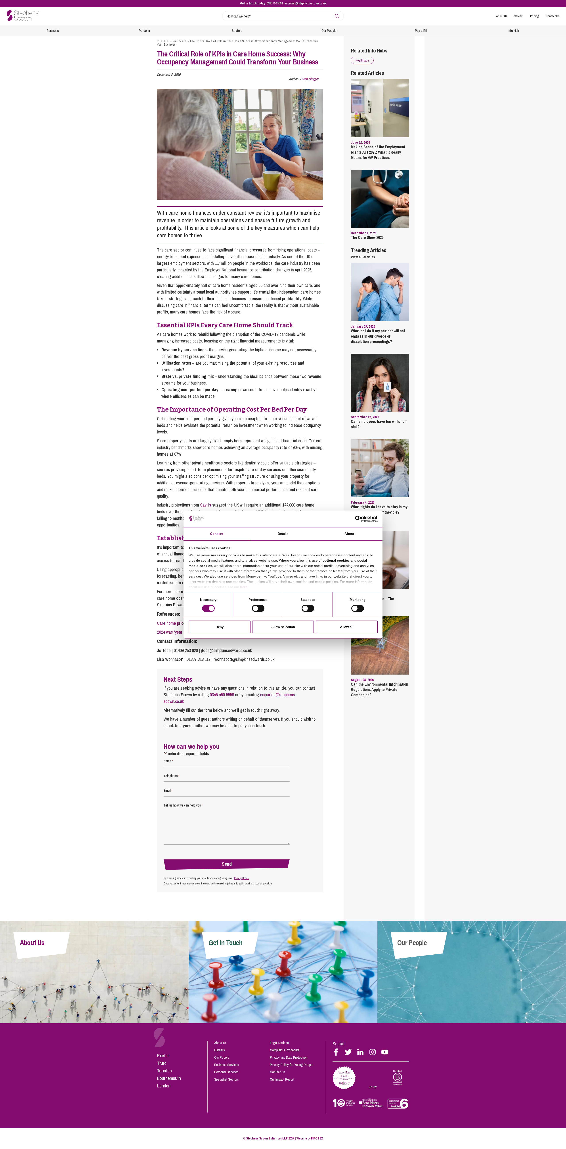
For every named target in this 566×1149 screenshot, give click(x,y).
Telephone (171, 775)
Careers (519, 16)
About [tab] (349, 534)
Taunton (164, 1070)
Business (53, 30)
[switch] (258, 608)
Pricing (534, 16)
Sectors (237, 30)
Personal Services (226, 1072)
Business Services (226, 1064)
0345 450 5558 (275, 3)
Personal (145, 30)
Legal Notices (279, 1042)
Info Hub (513, 30)
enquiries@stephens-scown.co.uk (305, 3)
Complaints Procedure (285, 1050)
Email (168, 790)
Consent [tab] (216, 534)
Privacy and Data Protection (288, 1057)
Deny (220, 627)
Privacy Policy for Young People (291, 1064)
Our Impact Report (282, 1079)
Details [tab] (283, 534)
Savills (205, 505)
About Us (501, 16)
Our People (329, 30)
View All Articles (363, 257)
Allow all (346, 627)
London (163, 1085)
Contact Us (552, 16)
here (243, 587)
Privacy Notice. (241, 878)
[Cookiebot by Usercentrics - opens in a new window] (358, 519)
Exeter (163, 1055)
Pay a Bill (421, 30)
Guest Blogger (309, 78)
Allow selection (283, 627)
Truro (161, 1063)
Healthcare (179, 41)
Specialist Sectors (226, 1079)
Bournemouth (169, 1078)
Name (168, 760)
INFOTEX (317, 1138)
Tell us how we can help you (183, 805)
